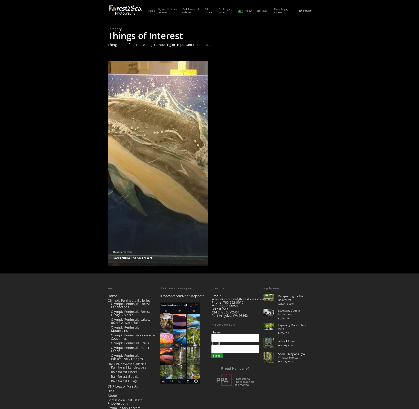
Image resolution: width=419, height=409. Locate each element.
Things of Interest (123, 251)
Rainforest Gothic (124, 376)
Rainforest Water (124, 372)
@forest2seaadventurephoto (182, 296)
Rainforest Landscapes (128, 367)
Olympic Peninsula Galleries (129, 300)
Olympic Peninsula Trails (130, 343)
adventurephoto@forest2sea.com (237, 299)
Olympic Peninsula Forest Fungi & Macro (130, 313)
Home (112, 296)
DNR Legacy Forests (123, 386)
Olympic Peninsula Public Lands (130, 349)
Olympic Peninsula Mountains (125, 329)
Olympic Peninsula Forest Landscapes (130, 305)
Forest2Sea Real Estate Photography (125, 402)
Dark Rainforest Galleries (127, 364)
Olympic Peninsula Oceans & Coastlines (133, 337)
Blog (111, 391)
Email (215, 343)
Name (216, 332)
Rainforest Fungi (124, 381)
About (112, 395)
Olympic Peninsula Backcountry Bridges (127, 357)
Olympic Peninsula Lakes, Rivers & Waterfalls (130, 321)
